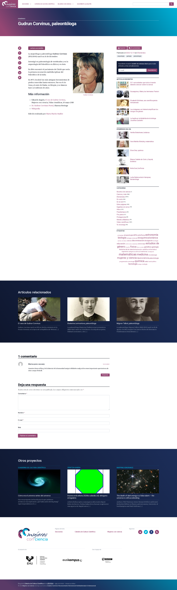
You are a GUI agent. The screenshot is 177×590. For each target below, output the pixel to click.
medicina (142, 254)
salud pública (152, 261)
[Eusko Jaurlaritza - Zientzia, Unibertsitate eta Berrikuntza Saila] (107, 560)
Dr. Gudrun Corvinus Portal (43, 106)
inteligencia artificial (134, 251)
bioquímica (143, 237)
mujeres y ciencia (127, 257)
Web (19, 427)
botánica (153, 237)
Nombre (21, 413)
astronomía (151, 234)
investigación (151, 251)
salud (146, 261)
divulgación (149, 241)
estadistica (134, 244)
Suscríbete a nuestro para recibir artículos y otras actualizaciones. (137, 65)
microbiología (152, 255)
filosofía (127, 247)
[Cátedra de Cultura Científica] (37, 560)
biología (122, 237)
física (133, 246)
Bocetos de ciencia (123, 192)
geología (129, 56)
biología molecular (132, 238)
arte (135, 235)
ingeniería (125, 251)
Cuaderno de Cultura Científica (32, 468)
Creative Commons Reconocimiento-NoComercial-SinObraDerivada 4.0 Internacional (71, 586)
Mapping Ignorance (125, 468)
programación (123, 261)
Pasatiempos (121, 212)
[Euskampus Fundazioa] (72, 560)
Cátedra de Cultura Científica (85, 532)
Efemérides (21, 18)
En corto (119, 199)
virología (140, 264)
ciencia (129, 241)
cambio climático (122, 241)
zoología (144, 264)
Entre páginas (121, 204)
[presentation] (138, 85)
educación (121, 244)
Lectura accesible (36, 48)
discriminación (138, 240)
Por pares (120, 215)
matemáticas (128, 254)
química (139, 261)
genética (147, 247)
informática (153, 249)
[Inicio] (9, 4)
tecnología (132, 264)
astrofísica (141, 235)
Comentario (22, 393)
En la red (120, 202)
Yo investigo (121, 225)
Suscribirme (152, 70)
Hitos (119, 209)
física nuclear (140, 247)
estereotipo (141, 244)
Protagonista (121, 217)
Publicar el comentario (28, 436)
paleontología (137, 56)
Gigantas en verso (123, 207)
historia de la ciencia (127, 249)
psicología (131, 261)
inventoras (143, 251)
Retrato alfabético (123, 220)
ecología (155, 241)
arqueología (121, 56)
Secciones (59, 532)
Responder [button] (105, 375)
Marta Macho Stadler (54, 114)
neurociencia (143, 258)
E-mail (20, 420)
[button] (19, 48)
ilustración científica (141, 249)
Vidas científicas (123, 222)
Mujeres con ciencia (114, 532)
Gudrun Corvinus (88, 95)
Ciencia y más (122, 194)
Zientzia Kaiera (73, 468)
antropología (120, 235)
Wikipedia (36, 109)
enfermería (129, 244)
